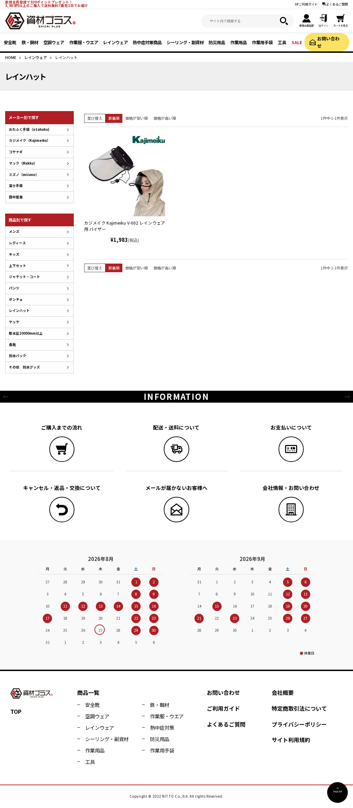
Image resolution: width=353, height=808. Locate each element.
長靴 (12, 344)
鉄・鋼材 (159, 704)
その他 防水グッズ (24, 367)
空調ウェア (97, 716)
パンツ (14, 288)
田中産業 (16, 197)
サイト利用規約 (291, 740)
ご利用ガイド (308, 4)
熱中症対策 (162, 727)
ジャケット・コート (24, 276)
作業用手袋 (162, 750)
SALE (297, 42)
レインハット (19, 310)
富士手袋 (16, 185)
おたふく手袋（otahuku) (29, 129)
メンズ (14, 231)
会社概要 (283, 692)
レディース (17, 242)
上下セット (17, 265)
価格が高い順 (164, 118)
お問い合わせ (328, 42)
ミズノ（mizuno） (24, 174)
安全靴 (92, 704)
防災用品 (159, 738)
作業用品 (94, 750)
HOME (10, 57)
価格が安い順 (136, 118)
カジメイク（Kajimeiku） (29, 140)
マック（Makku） (23, 163)
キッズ (14, 254)
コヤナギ (16, 151)
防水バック (17, 355)
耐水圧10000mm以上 (26, 333)
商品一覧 (88, 692)
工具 (90, 761)
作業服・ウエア (167, 716)
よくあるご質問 (337, 4)
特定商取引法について (299, 708)
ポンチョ (16, 299)
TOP (15, 711)
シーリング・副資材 (107, 738)
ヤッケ (14, 321)
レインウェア (35, 57)
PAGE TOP (337, 791)
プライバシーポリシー (299, 724)
